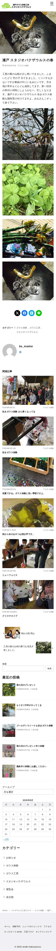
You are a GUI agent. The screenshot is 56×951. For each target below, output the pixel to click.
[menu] (52, 3)
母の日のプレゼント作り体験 (30, 745)
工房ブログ (29, 931)
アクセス (48, 926)
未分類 (9, 897)
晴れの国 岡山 (28, 633)
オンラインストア (44, 931)
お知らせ (11, 857)
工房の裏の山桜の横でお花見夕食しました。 (18, 648)
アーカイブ (8, 787)
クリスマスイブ (9, 615)
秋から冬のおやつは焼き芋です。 (18, 533)
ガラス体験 (24, 65)
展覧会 (9, 889)
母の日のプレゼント (26, 684)
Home (5, 910)
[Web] (20, 352)
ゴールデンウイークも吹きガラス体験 (34, 725)
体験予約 (16, 926)
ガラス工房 (35, 327)
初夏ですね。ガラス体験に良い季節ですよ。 (23, 493)
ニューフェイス (9, 574)
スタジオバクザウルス (27, 331)
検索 (4, 663)
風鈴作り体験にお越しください (31, 766)
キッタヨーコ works (13, 931)
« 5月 (6, 839)
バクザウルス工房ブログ (21, 910)
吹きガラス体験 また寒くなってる (18, 411)
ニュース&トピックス (32, 926)
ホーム (7, 926)
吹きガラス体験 (9, 452)
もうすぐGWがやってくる (29, 705)
